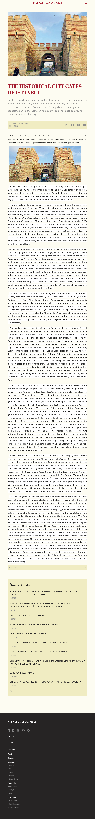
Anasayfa (11, 750)
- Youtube (11, 793)
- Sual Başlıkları (14, 804)
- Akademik (12, 769)
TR (9, 737)
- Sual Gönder (13, 807)
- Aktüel (11, 765)
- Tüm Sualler (13, 801)
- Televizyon (12, 786)
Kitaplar (11, 758)
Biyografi (11, 754)
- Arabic (11, 776)
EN (12, 737)
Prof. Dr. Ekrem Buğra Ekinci (47, 3)
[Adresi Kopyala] (66, 125)
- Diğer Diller (13, 779)
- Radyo (11, 790)
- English (11, 772)
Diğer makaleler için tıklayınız (21, 691)
